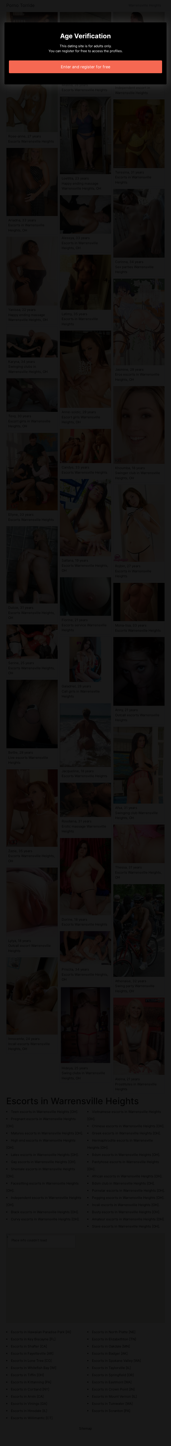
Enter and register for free (85, 66)
